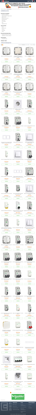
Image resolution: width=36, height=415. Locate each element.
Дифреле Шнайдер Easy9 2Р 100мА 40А (29, 210)
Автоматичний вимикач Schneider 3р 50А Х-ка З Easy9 (18, 262)
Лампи (3, 31)
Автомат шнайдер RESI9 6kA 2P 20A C (18, 347)
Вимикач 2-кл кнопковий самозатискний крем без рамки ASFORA (18, 57)
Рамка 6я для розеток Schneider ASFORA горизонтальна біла (29, 347)
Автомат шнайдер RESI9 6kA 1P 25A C (6, 159)
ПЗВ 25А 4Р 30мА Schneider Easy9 (29, 244)
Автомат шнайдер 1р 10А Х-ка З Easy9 (6, 176)
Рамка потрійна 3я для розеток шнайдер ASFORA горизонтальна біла (18, 176)
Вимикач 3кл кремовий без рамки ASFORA (29, 56)
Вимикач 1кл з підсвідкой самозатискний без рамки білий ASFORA (18, 75)
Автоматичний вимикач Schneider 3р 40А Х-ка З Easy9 (29, 262)
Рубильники (3, 20)
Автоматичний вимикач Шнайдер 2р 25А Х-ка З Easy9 (18, 296)
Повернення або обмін (16, 409)
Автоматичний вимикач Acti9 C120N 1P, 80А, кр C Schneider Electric (18, 211)
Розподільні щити (4, 38)
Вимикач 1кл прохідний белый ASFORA (18, 159)
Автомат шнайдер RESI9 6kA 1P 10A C (18, 227)
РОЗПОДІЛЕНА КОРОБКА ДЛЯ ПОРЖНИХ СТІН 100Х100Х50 (6, 330)
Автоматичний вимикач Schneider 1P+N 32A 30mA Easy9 (18, 194)
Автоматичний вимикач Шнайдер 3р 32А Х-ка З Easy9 (6, 279)
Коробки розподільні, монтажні (6, 34)
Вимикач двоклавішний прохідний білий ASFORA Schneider (30, 228)
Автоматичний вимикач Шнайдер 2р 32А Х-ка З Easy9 (29, 159)
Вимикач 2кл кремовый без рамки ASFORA (6, 92)
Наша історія (14, 404)
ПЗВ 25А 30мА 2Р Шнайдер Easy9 (18, 142)
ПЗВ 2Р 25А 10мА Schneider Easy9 (29, 108)
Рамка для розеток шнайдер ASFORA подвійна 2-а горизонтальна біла (6, 142)
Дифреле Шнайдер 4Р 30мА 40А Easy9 (29, 176)
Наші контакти (15, 406)
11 (22, 392)
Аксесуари (3, 30)
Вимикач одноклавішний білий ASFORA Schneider (29, 142)
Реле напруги (4, 21)
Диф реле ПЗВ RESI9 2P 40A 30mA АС (6, 210)
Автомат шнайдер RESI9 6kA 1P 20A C (6, 381)
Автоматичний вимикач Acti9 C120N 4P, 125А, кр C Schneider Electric (18, 364)
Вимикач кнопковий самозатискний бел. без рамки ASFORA (18, 92)
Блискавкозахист (4, 19)
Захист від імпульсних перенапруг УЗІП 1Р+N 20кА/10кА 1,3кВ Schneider (6, 228)
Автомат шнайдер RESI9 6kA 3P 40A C (18, 330)
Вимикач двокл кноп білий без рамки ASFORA (6, 245)
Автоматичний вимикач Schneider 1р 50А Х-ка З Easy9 (29, 296)
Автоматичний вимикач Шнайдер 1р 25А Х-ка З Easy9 (6, 296)
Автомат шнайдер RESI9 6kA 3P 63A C (29, 381)
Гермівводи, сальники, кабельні (6, 35)
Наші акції (30, 404)
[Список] (1, 44)
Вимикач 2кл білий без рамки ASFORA (29, 91)
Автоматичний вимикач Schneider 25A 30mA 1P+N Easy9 (6, 313)
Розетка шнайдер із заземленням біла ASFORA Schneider (18, 109)
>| (25, 392)
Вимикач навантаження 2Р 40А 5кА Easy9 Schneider (30, 330)
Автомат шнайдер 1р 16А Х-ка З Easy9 (6, 108)
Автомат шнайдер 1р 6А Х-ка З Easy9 (6, 193)
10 (20, 392)
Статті (29, 406)
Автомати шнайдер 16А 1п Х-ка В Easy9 (29, 313)
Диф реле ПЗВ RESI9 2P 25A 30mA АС (6, 347)
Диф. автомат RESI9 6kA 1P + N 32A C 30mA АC (18, 313)
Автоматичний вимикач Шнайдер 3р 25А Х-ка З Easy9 (6, 262)
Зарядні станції (4, 40)
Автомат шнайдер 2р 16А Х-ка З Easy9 (18, 244)
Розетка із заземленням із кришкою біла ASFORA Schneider (18, 382)
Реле (2, 22)
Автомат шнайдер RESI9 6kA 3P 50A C (29, 364)
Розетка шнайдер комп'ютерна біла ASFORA (6, 364)
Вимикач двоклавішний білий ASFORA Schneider (29, 194)
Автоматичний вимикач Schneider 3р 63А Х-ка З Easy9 (18, 279)
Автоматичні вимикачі (5, 14)
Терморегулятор (4, 23)
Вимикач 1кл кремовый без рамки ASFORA (29, 74)
